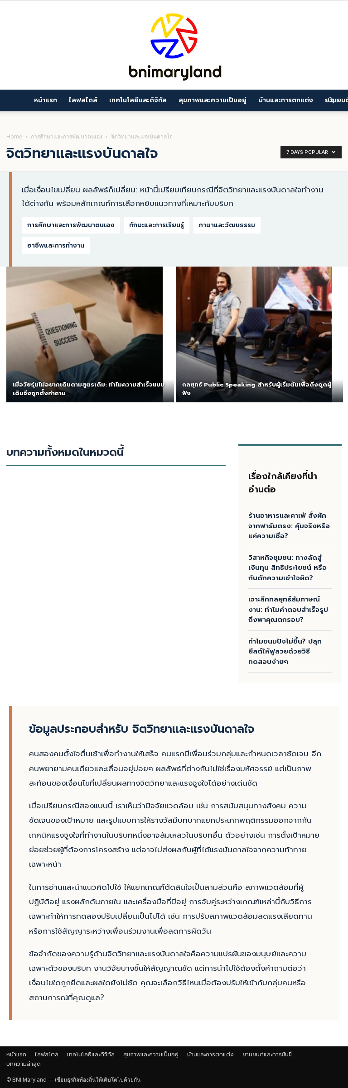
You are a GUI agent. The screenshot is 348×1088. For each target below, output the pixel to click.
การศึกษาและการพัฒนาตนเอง (66, 136)
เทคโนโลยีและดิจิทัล (138, 100)
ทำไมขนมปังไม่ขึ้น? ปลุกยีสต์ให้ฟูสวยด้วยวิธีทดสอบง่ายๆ (285, 651)
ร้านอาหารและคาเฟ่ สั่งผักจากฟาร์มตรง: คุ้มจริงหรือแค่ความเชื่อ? (289, 526)
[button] (331, 100)
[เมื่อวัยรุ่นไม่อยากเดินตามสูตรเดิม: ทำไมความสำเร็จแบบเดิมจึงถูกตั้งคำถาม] (84, 334)
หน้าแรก (45, 100)
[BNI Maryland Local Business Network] (174, 45)
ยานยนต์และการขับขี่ (267, 1054)
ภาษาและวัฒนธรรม (226, 225)
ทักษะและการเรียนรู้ (156, 225)
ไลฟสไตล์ (83, 100)
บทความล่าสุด (23, 1064)
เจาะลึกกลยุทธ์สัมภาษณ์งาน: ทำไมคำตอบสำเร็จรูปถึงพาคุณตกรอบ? (288, 609)
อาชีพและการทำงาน (55, 245)
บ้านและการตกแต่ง (285, 100)
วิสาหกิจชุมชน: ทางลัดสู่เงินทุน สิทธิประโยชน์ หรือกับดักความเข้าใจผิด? (287, 568)
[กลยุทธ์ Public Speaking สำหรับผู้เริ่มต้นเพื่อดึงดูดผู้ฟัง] (254, 334)
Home (14, 136)
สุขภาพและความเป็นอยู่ (212, 100)
